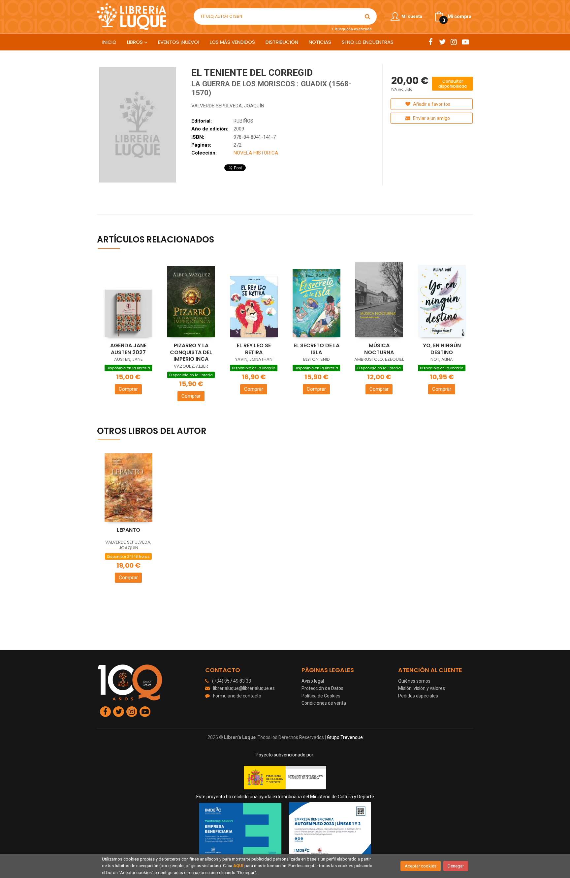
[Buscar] (367, 16)
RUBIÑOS (243, 121)
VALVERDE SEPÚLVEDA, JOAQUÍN (227, 106)
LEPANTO (128, 530)
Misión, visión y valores (421, 688)
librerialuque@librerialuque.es (244, 688)
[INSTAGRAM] (453, 42)
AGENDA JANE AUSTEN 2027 (128, 349)
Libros (135, 42)
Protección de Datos (322, 688)
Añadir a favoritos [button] (431, 104)
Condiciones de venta (323, 703)
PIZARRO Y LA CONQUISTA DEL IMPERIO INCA (191, 352)
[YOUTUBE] (465, 42)
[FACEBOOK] (430, 42)
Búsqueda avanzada (352, 29)
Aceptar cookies (420, 866)
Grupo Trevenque (345, 737)
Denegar (456, 866)
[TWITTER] (442, 42)
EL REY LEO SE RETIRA (254, 349)
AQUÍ (238, 865)
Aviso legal (312, 681)
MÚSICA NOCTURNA (379, 349)
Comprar (128, 389)
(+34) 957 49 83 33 (231, 681)
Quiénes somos (414, 681)
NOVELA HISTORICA (256, 153)
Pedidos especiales (418, 695)
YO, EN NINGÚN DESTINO (442, 349)
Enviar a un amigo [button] (431, 118)
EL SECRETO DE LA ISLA (316, 349)
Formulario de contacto (237, 695)
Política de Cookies (320, 695)
